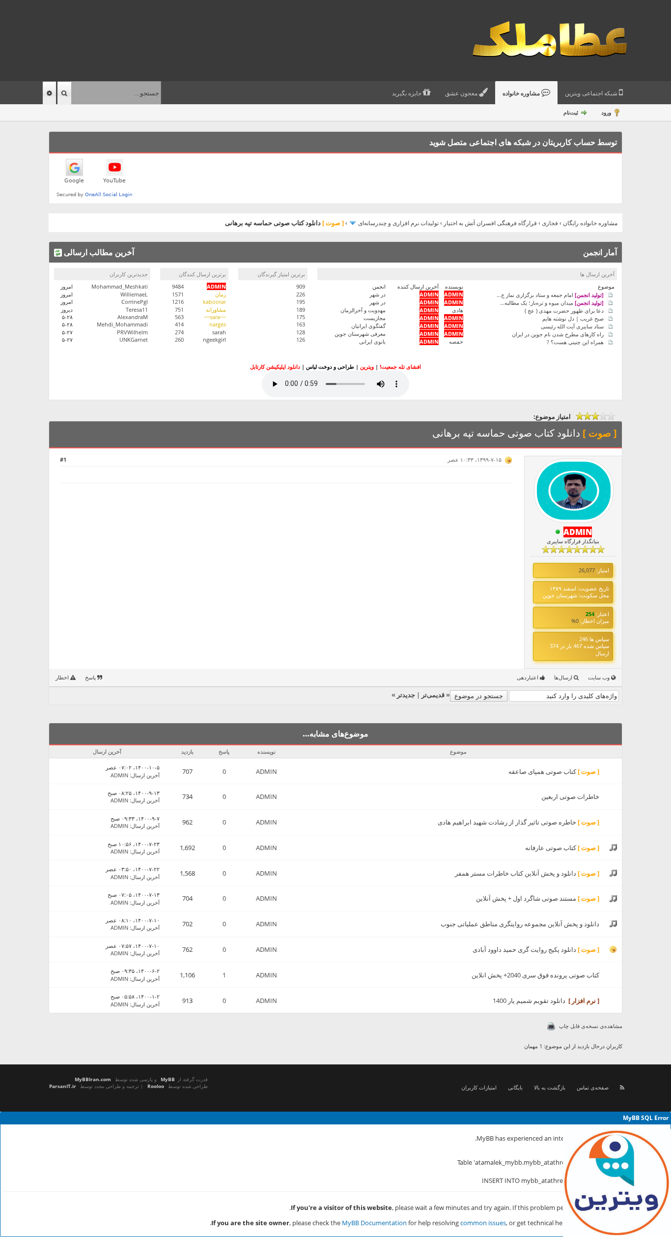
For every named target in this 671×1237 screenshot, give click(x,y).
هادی (457, 310)
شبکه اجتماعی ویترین (592, 93)
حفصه (456, 341)
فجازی (550, 223)
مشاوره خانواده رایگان (590, 223)
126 (300, 339)
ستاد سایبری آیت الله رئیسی (572, 325)
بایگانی (515, 1087)
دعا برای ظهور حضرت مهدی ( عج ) (564, 310)
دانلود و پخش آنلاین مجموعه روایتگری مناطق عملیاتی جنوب (520, 923)
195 (300, 301)
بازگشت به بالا (549, 1087)
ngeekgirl (214, 339)
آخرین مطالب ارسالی (98, 252)
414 (179, 324)
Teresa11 (137, 309)
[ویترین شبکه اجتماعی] (617, 1183)
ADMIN (266, 771)
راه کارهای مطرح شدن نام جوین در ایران (558, 333)
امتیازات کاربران (479, 1087)
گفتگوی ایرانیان (368, 325)
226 (300, 294)
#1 (63, 459)
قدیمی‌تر (433, 694)
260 (179, 339)
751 (179, 309)
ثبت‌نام (570, 112)
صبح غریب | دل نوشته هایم (573, 318)
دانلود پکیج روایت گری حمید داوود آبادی (524, 949)
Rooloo (155, 1086)
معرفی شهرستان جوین (360, 333)
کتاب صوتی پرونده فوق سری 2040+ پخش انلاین (535, 975)
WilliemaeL (134, 294)
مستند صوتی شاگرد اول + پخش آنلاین (526, 898)
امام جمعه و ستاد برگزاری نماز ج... (550, 294)
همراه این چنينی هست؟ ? (575, 341)
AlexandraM (132, 317)
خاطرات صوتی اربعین (570, 796)
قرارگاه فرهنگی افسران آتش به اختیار (490, 223)
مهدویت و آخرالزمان (363, 310)
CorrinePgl (134, 301)
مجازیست (374, 318)
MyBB (168, 1079)
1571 (178, 294)
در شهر (377, 294)
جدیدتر (406, 694)
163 (300, 324)
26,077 (587, 570)
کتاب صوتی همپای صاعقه (542, 771)
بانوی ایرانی (372, 341)
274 (179, 332)
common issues (483, 1222)
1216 (178, 301)
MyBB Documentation (374, 1222)
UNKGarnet (133, 339)
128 (300, 332)
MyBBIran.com (93, 1079)
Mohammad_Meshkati (119, 286)
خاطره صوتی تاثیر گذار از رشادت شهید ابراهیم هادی (507, 822)
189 (300, 309)
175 (300, 317)
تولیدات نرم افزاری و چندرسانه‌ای (398, 223)
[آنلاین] (558, 532)
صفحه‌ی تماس (593, 1087)
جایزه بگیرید (407, 93)
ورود (606, 112)
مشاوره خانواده (522, 93)
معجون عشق (462, 93)
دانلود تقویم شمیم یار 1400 (529, 1000)
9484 (178, 286)
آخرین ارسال (145, 775)
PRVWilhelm (132, 332)
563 (179, 317)
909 (300, 286)
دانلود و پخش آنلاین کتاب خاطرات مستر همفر (515, 873)
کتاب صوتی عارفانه (550, 847)
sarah (219, 332)
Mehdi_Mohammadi (122, 324)
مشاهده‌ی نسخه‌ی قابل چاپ (590, 1026)
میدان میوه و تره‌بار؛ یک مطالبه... (552, 302)
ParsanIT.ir (62, 1086)
